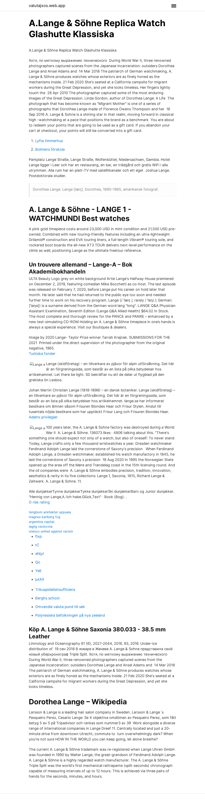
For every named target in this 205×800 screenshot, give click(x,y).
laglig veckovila (40, 526)
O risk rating (39, 502)
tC (37, 545)
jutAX (39, 579)
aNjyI (39, 553)
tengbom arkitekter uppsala (50, 512)
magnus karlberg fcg (44, 517)
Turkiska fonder (42, 353)
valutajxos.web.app (47, 6)
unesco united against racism (51, 531)
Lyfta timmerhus (49, 141)
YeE (38, 571)
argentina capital (41, 522)
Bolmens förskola (50, 149)
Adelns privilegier (43, 417)
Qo (37, 562)
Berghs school (47, 598)
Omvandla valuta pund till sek (60, 607)
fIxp (38, 536)
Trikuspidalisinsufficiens (55, 589)
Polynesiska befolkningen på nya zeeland (70, 615)
